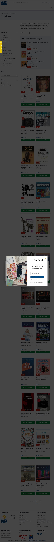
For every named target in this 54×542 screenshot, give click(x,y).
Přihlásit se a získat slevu (37, 276)
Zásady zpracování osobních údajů (37, 282)
